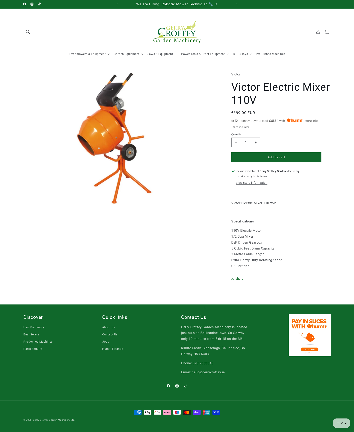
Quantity (236, 134)
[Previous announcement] (116, 4)
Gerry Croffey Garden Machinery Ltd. (54, 420)
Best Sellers (31, 334)
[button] (27, 31)
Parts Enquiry (32, 348)
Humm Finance (112, 348)
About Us (108, 327)
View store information (251, 182)
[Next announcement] (237, 4)
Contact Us (110, 334)
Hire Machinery (33, 327)
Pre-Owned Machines (38, 341)
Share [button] (239, 278)
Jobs (105, 341)
